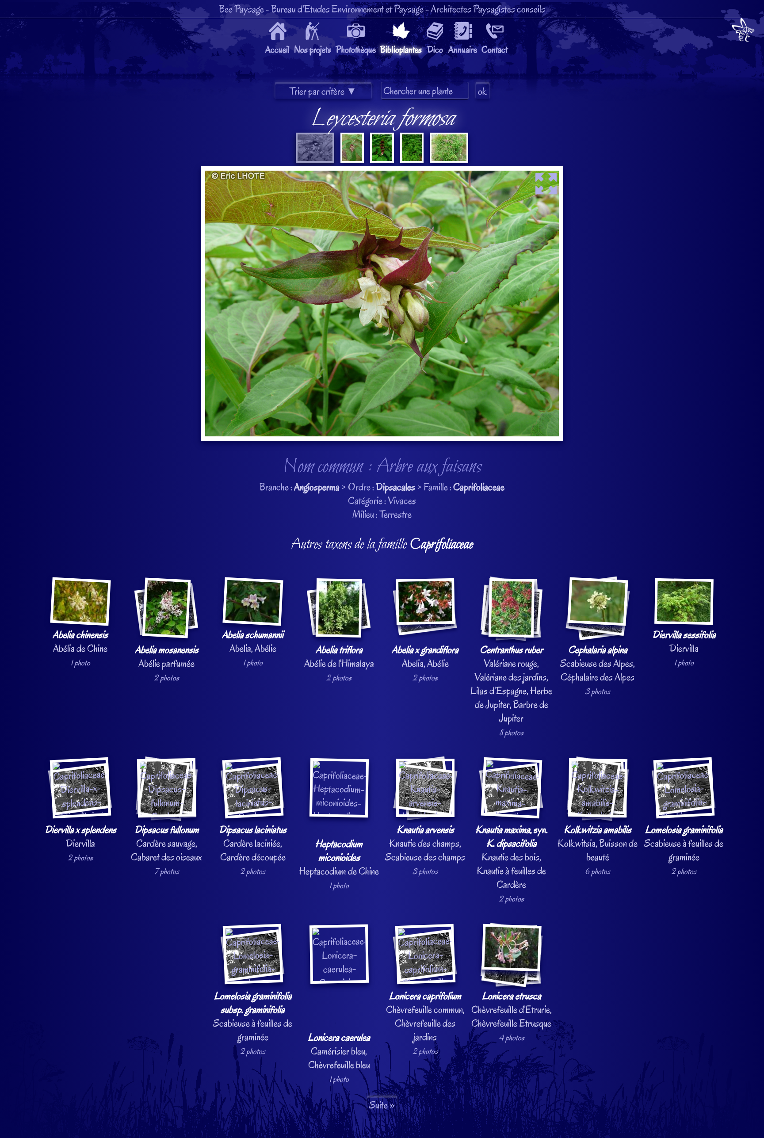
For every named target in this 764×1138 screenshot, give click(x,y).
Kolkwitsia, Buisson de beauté (598, 843)
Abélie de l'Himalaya (339, 656)
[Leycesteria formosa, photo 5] (448, 159)
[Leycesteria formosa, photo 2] (351, 159)
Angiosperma (317, 487)
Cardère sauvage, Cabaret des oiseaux (166, 843)
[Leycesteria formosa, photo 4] (411, 159)
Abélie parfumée (167, 656)
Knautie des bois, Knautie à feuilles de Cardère (511, 857)
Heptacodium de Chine (339, 857)
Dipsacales (395, 487)
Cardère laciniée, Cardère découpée (252, 843)
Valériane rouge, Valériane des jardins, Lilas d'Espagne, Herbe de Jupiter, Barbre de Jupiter (511, 684)
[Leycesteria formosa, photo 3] (381, 159)
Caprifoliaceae (478, 487)
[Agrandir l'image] (382, 173)
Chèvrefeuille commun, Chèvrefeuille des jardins (425, 1016)
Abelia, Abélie (252, 641)
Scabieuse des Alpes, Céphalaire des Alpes (597, 663)
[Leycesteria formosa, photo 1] (315, 159)
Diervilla (684, 641)
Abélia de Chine (80, 641)
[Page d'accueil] (743, 32)
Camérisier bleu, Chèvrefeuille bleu (339, 1051)
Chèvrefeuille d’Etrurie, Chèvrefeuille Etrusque (511, 1009)
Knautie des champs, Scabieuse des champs (425, 843)
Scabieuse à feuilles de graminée (683, 843)
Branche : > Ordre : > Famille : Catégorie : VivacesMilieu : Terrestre (384, 594)
